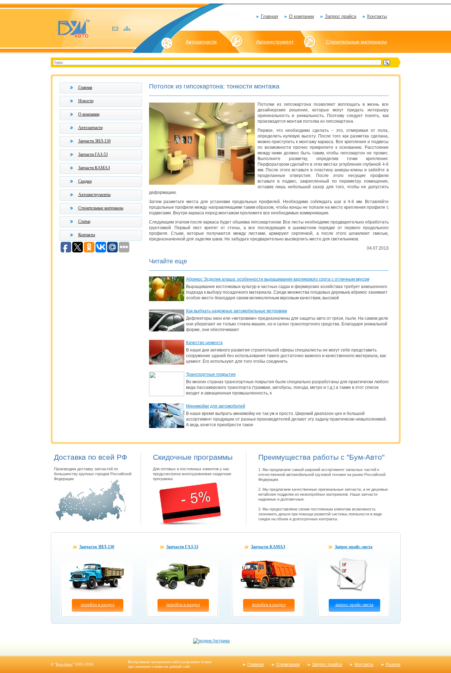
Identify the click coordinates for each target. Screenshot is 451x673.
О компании (301, 16)
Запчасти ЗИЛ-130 (94, 141)
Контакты (377, 16)
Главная (269, 16)
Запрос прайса (340, 16)
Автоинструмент (275, 41)
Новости (85, 100)
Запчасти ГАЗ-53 (93, 154)
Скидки (85, 181)
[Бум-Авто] (74, 28)
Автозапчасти (201, 41)
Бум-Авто (64, 664)
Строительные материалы (356, 41)
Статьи (84, 221)
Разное (393, 664)
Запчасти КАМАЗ (94, 167)
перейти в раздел (97, 604)
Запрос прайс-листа (353, 546)
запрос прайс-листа (354, 604)
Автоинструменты (94, 194)
